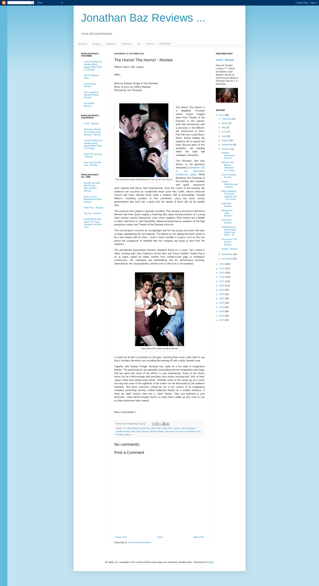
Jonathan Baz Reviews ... (143, 18)
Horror (177, 428)
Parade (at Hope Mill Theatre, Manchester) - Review (92, 187)
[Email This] (153, 424)
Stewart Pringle (156, 431)
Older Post (198, 537)
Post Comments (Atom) (139, 542)
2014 (222, 268)
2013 (222, 264)
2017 (222, 281)
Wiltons (128, 434)
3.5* (124, 428)
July (224, 136)
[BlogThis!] (157, 424)
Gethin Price (167, 428)
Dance (150, 43)
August (225, 140)
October (226, 149)
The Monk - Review (227, 221)
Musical (82, 43)
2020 (222, 294)
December (227, 258)
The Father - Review (90, 104)
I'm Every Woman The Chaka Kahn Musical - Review (92, 132)
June (224, 131)
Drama (96, 43)
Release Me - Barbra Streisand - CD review (228, 166)
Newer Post (121, 537)
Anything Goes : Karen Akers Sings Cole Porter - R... (229, 231)
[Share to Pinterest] (167, 424)
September (227, 144)
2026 (222, 320)
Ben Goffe (156, 428)
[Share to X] (160, 424)
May (224, 127)
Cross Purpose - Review (229, 176)
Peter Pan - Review (93, 207)
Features (126, 43)
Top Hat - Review (92, 213)
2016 (222, 277)
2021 (222, 298)
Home (160, 537)
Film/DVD (164, 43)
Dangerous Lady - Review (227, 213)
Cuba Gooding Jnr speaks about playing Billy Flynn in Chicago (93, 65)
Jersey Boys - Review (90, 85)
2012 (222, 115)
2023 (222, 307)
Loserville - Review (226, 204)
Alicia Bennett (133, 428)
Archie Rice (145, 428)
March (225, 123)
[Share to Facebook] (164, 424)
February (226, 119)
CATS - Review (91, 123)
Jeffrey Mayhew (188, 428)
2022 (222, 303)
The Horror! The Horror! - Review (229, 242)
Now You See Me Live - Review (92, 163)
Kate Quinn (136, 431)
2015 (222, 272)
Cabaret (110, 43)
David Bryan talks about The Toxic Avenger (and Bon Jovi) (93, 223)
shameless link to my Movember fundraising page (190, 171)
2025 (222, 316)
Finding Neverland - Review (228, 155)
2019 (222, 290)
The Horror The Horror (174, 431)
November (227, 254)
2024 (222, 311)
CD (139, 43)
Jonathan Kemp (123, 431)
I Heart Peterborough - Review (229, 184)
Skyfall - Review (229, 249)
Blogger (210, 562)
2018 (222, 285)
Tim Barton (191, 431)
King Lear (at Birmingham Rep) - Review (93, 199)
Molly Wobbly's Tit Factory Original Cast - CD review (229, 195)
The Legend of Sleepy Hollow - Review (92, 95)
